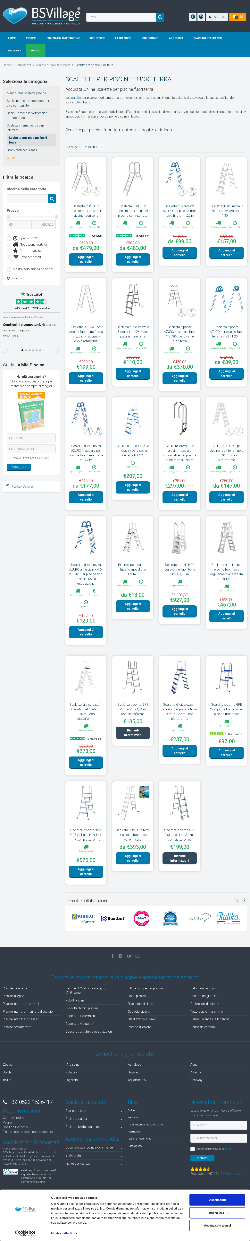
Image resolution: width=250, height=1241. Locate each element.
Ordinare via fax (76, 1119)
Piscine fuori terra (15, 988)
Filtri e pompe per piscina (145, 988)
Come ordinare (75, 1111)
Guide (131, 1110)
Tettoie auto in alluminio (206, 1011)
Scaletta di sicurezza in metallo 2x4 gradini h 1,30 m (226, 210)
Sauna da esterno (202, 1027)
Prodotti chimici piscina (81, 1008)
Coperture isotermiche (80, 1016)
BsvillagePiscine (22, 487)
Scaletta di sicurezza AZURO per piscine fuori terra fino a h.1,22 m (179, 210)
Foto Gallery (135, 1145)
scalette (75, 98)
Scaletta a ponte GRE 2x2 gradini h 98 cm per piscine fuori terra (226, 709)
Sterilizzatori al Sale (141, 1019)
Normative (134, 1131)
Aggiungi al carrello (86, 259)
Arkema (195, 1072)
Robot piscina (75, 1000)
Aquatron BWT (138, 1080)
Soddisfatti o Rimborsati (31, 1142)
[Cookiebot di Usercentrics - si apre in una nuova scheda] (25, 1233)
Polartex (71, 1072)
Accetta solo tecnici (217, 1225)
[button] (217, 17)
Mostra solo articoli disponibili (33, 269)
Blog (133, 1102)
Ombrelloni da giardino (205, 1004)
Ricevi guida (19, 467)
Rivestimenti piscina (141, 1004)
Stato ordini (73, 1155)
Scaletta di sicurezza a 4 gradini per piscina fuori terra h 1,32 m (133, 450)
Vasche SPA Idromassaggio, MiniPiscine (85, 990)
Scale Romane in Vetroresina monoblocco (27, 115)
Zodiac (8, 1064)
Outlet (11, 158)
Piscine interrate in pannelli (21, 1004)
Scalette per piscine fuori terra (28, 140)
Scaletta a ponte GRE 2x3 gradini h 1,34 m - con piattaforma (132, 709)
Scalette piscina (139, 1011)
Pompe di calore (139, 1027)
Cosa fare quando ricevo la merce (89, 1147)
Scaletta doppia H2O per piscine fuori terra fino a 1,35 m (179, 569)
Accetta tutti (217, 1200)
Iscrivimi (202, 1158)
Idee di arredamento (140, 1138)
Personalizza (215, 1212)
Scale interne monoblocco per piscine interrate (28, 103)
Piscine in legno (13, 996)
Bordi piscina (137, 996)
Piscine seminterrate (17, 1027)
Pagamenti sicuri (22, 1111)
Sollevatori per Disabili (22, 150)
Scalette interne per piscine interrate (26, 128)
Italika (7, 1080)
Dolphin (8, 1072)
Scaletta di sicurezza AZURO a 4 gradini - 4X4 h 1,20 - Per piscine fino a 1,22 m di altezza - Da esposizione (86, 574)
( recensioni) (230, 1173)
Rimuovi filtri (20, 278)
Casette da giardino (204, 996)
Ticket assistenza (77, 1163)
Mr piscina (72, 1064)
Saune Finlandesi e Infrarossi (210, 1019)
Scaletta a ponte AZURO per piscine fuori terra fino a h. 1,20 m (226, 331)
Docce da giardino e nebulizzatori (88, 1031)
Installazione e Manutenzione (145, 1124)
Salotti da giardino (203, 988)
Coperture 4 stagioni (79, 1024)
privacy (45, 457)
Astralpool (135, 1064)
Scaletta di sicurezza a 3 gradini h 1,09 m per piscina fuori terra (133, 331)
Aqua (193, 1064)
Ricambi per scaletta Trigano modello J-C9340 (132, 569)
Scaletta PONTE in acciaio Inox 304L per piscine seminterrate (133, 210)
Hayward (134, 1072)
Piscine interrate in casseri (21, 1019)
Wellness (133, 1117)
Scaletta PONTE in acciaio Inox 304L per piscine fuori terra (86, 210)
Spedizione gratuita (33, 244)
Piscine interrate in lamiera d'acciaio (28, 1011)
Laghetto (71, 1080)
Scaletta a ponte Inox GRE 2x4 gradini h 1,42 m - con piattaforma (86, 834)
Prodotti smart (31, 257)
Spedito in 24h (29, 238)
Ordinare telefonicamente (83, 1127)
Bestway (196, 1080)
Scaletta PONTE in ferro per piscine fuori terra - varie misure (133, 834)
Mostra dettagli (61, 1233)
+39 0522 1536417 (30, 1102)
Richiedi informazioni (132, 733)
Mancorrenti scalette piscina (26, 93)
